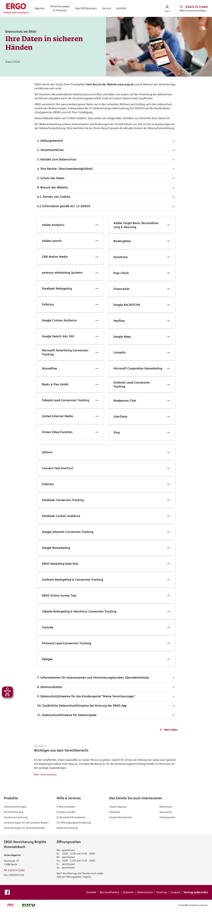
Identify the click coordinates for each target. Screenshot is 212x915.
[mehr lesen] (70, 225)
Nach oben (171, 729)
